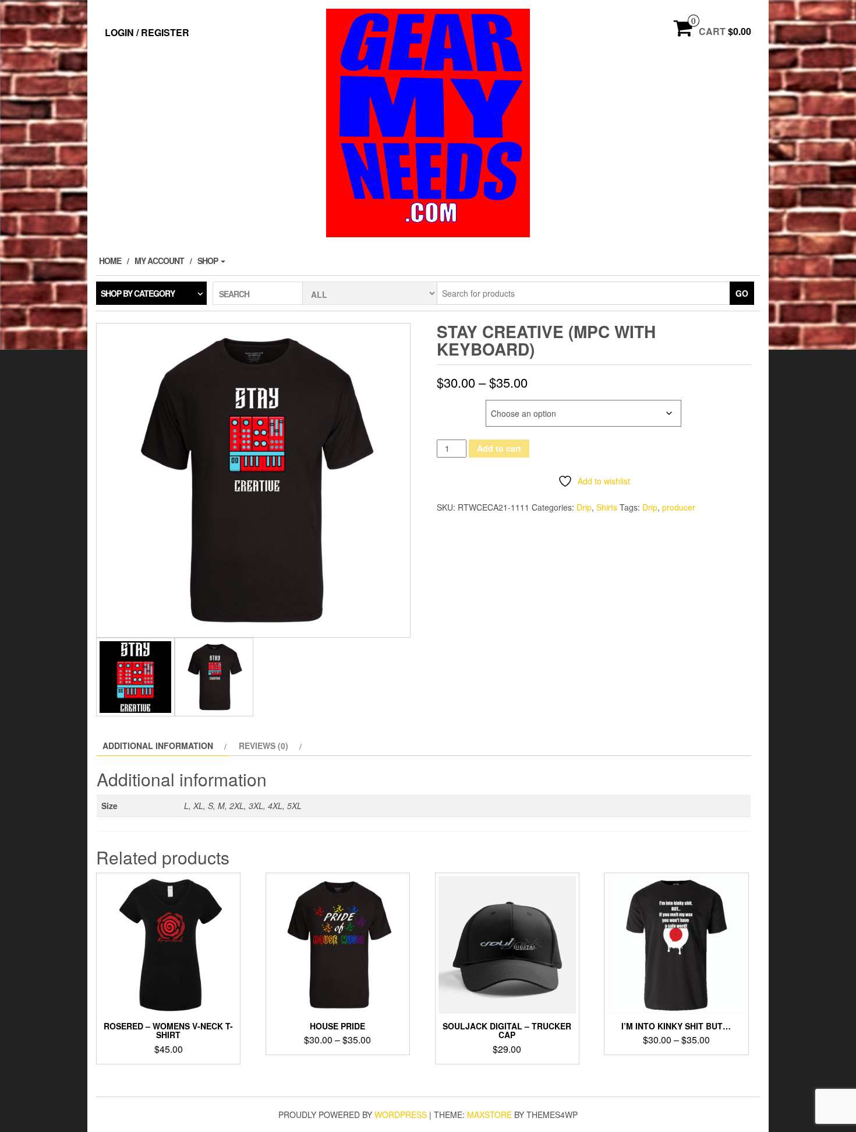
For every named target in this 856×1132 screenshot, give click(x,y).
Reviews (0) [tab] (263, 745)
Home (110, 260)
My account (159, 260)
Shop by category (138, 293)
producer (678, 507)
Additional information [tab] (157, 745)
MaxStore (489, 1114)
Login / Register (147, 32)
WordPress (400, 1114)
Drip (584, 507)
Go (741, 293)
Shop (208, 260)
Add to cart (499, 448)
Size (447, 406)
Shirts (606, 507)
